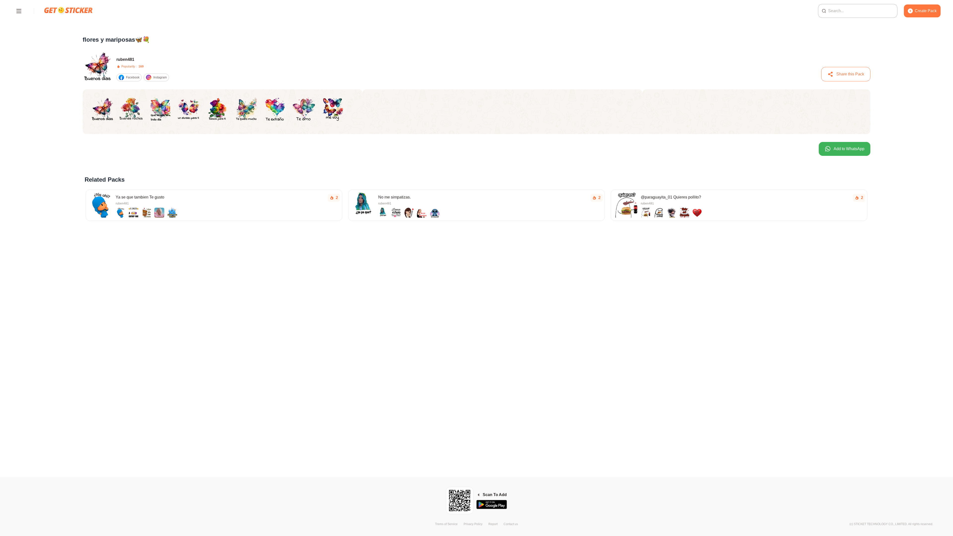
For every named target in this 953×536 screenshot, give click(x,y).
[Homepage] (69, 11)
